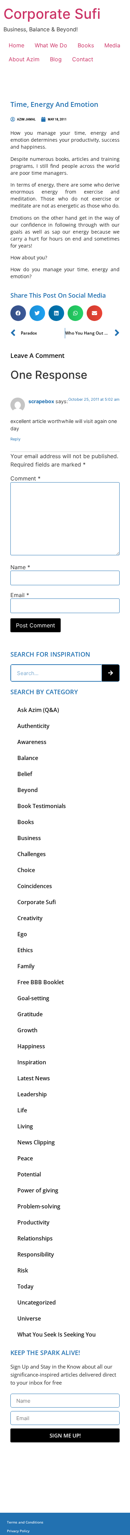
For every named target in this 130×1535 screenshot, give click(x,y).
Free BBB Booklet (40, 982)
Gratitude (30, 1014)
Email (19, 595)
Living (25, 1126)
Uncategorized (36, 1302)
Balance (27, 758)
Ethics (25, 950)
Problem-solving (38, 1206)
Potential (29, 1174)
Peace (25, 1158)
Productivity (33, 1222)
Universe (29, 1318)
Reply (15, 439)
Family (26, 966)
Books (86, 45)
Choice (26, 870)
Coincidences (34, 886)
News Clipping (36, 1142)
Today (25, 1286)
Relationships (35, 1238)
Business (29, 838)
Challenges (31, 854)
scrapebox (41, 401)
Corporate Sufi (52, 13)
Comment (25, 478)
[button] (18, 313)
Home (16, 45)
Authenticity (33, 726)
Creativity (30, 918)
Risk (22, 1270)
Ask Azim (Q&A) (38, 710)
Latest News (33, 1078)
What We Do (51, 45)
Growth (27, 1030)
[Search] (110, 673)
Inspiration (31, 1062)
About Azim (24, 59)
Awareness (31, 742)
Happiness (31, 1046)
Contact (82, 59)
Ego (22, 934)
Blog (56, 59)
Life (22, 1110)
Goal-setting (33, 998)
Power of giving (37, 1190)
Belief (24, 774)
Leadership (32, 1094)
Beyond (27, 790)
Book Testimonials (41, 806)
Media (112, 45)
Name (20, 567)
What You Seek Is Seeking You (56, 1334)
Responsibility (35, 1254)
